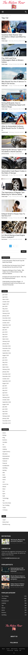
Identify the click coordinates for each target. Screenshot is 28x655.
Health (4, 477)
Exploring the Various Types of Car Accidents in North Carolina (14, 151)
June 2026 (4, 294)
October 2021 (5, 378)
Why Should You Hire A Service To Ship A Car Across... (14, 82)
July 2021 (4, 385)
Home (3, 15)
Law (3, 482)
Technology (5, 498)
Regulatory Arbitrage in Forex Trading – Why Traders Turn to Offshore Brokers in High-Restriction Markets (13, 272)
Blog (3, 437)
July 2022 (4, 357)
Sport (3, 493)
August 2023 (5, 327)
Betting (4, 435)
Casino (4, 447)
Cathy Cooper (5, 40)
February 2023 (6, 341)
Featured (4, 461)
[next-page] (17, 246)
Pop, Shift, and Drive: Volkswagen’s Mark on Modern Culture (12, 60)
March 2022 (5, 367)
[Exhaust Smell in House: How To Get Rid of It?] (14, 206)
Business (4, 440)
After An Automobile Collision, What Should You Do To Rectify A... (13, 128)
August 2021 (5, 383)
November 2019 (6, 423)
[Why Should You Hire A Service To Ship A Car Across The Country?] (14, 73)
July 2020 (4, 406)
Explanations (5, 458)
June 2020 (4, 409)
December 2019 (6, 420)
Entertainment (6, 456)
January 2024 (5, 315)
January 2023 (5, 343)
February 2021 (6, 397)
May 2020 (4, 411)
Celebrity (4, 449)
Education (4, 454)
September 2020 (6, 402)
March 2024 (5, 311)
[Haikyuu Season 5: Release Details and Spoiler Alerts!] (5, 586)
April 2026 (4, 297)
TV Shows (4, 510)
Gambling (4, 468)
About (3, 648)
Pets (3, 491)
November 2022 (6, 348)
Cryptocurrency (6, 451)
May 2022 (4, 362)
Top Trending (5, 505)
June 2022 (4, 360)
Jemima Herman (5, 153)
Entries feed (5, 522)
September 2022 (6, 353)
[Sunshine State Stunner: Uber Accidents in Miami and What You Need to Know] (14, 27)
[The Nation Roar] (14, 5)
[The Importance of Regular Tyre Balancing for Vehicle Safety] (14, 184)
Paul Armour (4, 217)
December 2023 (6, 318)
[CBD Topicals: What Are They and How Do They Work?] (5, 541)
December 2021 (6, 374)
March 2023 (5, 339)
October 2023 (5, 322)
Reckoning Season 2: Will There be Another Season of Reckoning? (18, 570)
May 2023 (4, 334)
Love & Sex (5, 484)
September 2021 (6, 381)
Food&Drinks (5, 465)
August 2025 (5, 304)
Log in (4, 519)
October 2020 (5, 399)
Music (3, 489)
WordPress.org (6, 524)
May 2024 (4, 308)
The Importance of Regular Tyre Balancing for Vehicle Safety (13, 193)
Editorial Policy (14, 648)
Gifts (3, 472)
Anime (4, 433)
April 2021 (4, 392)
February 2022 (6, 369)
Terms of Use (10, 650)
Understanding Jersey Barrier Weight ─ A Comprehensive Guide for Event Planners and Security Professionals (13, 283)
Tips (3, 500)
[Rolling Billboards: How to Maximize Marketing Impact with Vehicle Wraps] (14, 95)
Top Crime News (6, 503)
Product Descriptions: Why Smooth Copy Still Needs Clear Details (13, 261)
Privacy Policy (22, 648)
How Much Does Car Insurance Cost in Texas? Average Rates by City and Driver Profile (13, 266)
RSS (20, 650)
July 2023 (4, 329)
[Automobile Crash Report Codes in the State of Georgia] (14, 163)
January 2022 (5, 371)
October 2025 (5, 301)
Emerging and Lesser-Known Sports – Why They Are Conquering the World (14, 277)
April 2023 (4, 336)
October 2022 (5, 350)
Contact (8, 648)
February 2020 (6, 416)
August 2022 (5, 355)
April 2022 (4, 364)
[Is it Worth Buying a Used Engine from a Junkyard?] (14, 227)
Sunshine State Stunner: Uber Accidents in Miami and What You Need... (14, 37)
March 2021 (5, 395)
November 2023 (6, 320)
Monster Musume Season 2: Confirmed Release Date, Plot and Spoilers (18, 577)
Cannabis (4, 442)
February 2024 (6, 313)
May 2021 (4, 390)
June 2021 (4, 388)
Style (3, 496)
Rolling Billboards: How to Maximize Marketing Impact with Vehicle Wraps (13, 105)
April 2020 (4, 413)
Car (3, 444)
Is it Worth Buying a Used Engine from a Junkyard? (13, 236)
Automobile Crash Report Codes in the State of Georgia (14, 172)
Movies (4, 486)
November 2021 (6, 376)
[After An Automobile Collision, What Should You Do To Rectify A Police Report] (14, 118)
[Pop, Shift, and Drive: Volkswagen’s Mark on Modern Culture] (14, 50)
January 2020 (5, 418)
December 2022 (6, 346)
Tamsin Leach (5, 132)
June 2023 (4, 332)
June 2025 (4, 306)
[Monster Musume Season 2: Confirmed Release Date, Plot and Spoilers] (5, 578)
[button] (2, 12)
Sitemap (16, 650)
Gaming (4, 470)
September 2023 (6, 325)
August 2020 (5, 404)
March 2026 (5, 299)
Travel (4, 507)
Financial (4, 463)
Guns (3, 475)
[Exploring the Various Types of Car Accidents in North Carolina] (14, 141)
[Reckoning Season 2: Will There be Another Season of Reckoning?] (5, 570)
